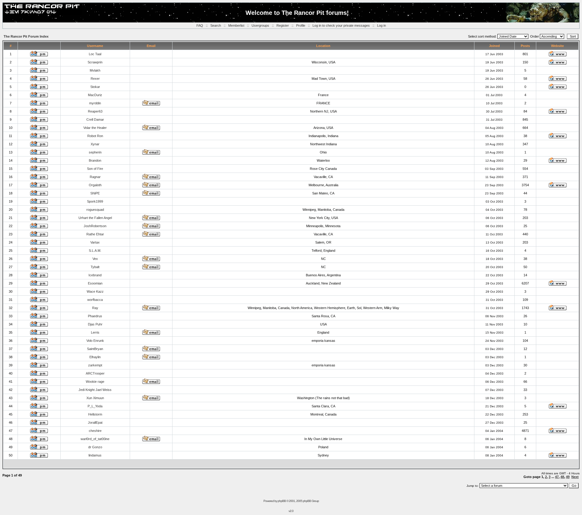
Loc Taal (95, 54)
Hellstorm (95, 414)
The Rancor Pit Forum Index (26, 36)
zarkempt (95, 365)
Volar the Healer (95, 128)
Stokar (95, 87)
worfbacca (95, 299)
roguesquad (95, 209)
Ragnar (95, 177)
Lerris (95, 332)
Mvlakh (95, 70)
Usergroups (260, 25)
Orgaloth (95, 185)
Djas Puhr (95, 324)
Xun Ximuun (95, 398)
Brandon (95, 160)
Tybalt (95, 267)
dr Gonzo (95, 447)
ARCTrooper (95, 373)
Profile (300, 25)
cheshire (95, 431)
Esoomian (95, 283)
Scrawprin (95, 62)
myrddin (95, 103)
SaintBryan (95, 349)
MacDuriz (95, 95)
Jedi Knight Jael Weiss (95, 390)
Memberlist (236, 25)
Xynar (95, 144)
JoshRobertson (95, 226)
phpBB (282, 501)
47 (557, 477)
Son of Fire (95, 168)
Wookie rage (95, 381)
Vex (95, 259)
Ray (95, 308)
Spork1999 (95, 201)
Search (215, 25)
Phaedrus (95, 316)
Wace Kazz (95, 291)
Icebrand (95, 275)
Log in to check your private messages (341, 25)
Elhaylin (95, 357)
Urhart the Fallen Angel (95, 218)
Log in (381, 25)
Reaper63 (95, 111)
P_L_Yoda (95, 406)
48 (562, 477)
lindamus (95, 455)
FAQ (199, 25)
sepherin (95, 152)
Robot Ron (95, 136)
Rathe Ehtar (95, 234)
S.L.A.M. (95, 250)
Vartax (95, 242)
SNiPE (95, 193)
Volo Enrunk (95, 340)
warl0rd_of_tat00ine (95, 439)
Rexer (95, 78)
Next (575, 477)
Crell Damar (95, 119)
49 (568, 477)
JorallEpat (95, 422)
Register (282, 25)
